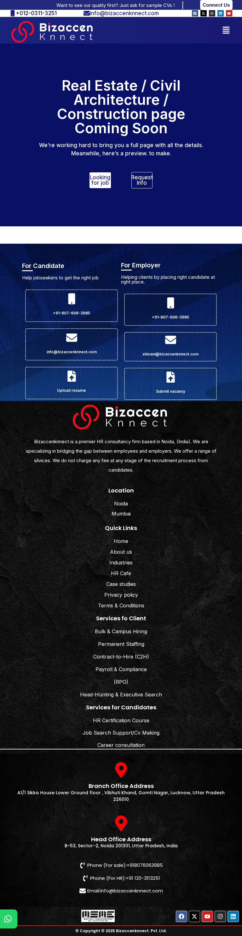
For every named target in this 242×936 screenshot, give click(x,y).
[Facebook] (195, 13)
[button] (226, 30)
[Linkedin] (220, 13)
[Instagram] (212, 13)
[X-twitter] (203, 13)
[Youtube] (229, 13)
